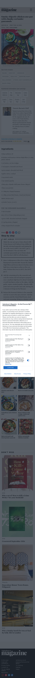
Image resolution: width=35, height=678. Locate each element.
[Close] (31, 304)
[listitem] (17, 335)
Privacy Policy (27, 373)
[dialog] (17, 339)
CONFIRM (10, 367)
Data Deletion (8, 373)
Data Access (17, 373)
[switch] (28, 339)
